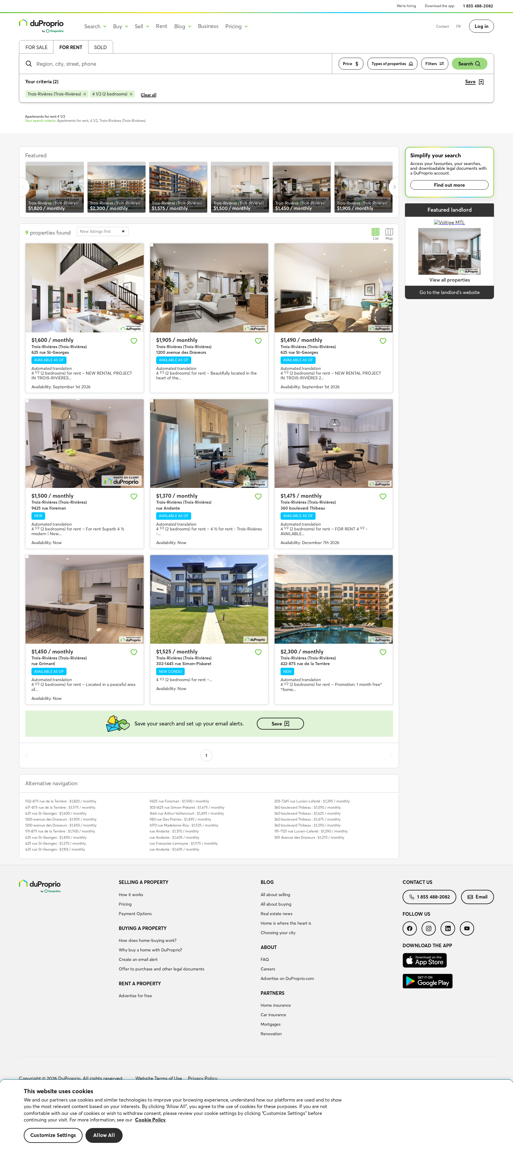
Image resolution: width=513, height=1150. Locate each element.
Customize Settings (53, 1135)
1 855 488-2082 (478, 6)
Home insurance (276, 1005)
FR (458, 26)
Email (481, 897)
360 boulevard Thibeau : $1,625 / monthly (307, 813)
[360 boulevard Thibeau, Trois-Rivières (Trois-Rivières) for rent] (334, 443)
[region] (256, 1115)
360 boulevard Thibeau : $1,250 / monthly (307, 825)
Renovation (271, 1033)
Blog (267, 882)
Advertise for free (135, 995)
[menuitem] (187, 898)
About (269, 947)
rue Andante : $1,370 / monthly (174, 831)
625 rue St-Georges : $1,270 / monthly (55, 843)
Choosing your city (278, 932)
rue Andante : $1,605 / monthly (174, 837)
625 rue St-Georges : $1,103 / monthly (55, 849)
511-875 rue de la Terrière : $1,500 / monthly (60, 831)
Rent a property (140, 983)
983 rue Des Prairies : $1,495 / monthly (180, 819)
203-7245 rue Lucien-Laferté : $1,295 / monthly (312, 801)
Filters (431, 63)
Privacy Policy (202, 1078)
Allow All (104, 1135)
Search (465, 64)
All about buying (276, 904)
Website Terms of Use (158, 1078)
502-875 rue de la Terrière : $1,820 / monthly (60, 801)
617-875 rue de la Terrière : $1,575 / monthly (60, 807)
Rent (161, 26)
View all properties (449, 279)
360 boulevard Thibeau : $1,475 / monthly (307, 819)
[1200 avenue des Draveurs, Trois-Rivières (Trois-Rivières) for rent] (209, 287)
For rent (70, 47)
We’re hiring (406, 6)
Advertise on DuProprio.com (287, 978)
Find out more (449, 185)
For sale (37, 47)
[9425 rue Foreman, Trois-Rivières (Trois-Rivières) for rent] (85, 443)
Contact (442, 26)
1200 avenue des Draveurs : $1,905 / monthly (60, 819)
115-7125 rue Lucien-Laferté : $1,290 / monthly (311, 831)
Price (347, 63)
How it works (131, 894)
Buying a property (143, 928)
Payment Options (135, 913)
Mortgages (271, 1024)
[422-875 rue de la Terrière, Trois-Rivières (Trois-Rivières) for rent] (334, 599)
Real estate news (276, 913)
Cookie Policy (150, 1120)
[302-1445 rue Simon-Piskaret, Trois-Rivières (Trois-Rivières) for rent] (209, 599)
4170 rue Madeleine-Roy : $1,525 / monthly (184, 825)
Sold (100, 47)
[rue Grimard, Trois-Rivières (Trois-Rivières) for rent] (85, 599)
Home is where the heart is (286, 923)
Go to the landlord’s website (449, 292)
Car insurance (273, 1014)
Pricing (125, 904)
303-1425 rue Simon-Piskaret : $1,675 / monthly (187, 807)
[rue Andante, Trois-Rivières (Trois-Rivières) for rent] (209, 443)
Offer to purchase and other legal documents (161, 969)
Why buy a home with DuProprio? (150, 950)
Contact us (417, 882)
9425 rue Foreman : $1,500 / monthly (179, 801)
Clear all (148, 95)
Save (277, 724)
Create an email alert (138, 959)
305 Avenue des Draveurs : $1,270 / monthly (309, 837)
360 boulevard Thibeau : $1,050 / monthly (307, 807)
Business (208, 26)
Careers (268, 969)
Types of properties (389, 63)
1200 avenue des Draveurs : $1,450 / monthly (60, 825)
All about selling (275, 894)
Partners (272, 993)
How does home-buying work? (147, 940)
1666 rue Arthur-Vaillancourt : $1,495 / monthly (187, 813)
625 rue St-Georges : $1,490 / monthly (55, 837)
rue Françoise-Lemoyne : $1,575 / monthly (184, 843)
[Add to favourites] (134, 341)
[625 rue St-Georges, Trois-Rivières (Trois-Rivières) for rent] (85, 287)
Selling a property (143, 882)
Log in (481, 26)
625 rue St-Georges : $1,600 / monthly (55, 813)
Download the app (439, 6)
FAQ (265, 959)
